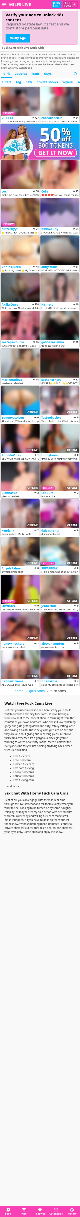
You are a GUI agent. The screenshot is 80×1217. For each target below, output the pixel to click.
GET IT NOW (55, 153)
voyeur (67, 82)
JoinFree (56, 4)
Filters (6, 82)
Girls (6, 73)
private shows (47, 82)
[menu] (4, 4)
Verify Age (18, 38)
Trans (35, 73)
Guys (48, 73)
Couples (21, 73)
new (29, 82)
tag (18, 82)
